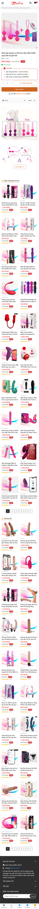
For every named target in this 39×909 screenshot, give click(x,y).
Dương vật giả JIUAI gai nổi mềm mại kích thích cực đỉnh (9, 803)
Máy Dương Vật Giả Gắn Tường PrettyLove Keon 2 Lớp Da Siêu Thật (28, 803)
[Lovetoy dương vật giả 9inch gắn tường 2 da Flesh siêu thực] (10, 562)
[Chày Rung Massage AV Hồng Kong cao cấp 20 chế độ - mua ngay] (28, 288)
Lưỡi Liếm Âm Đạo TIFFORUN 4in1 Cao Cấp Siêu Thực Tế (28, 367)
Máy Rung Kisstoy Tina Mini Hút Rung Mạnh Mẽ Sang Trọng (28, 465)
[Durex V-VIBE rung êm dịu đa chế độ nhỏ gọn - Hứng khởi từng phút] (28, 191)
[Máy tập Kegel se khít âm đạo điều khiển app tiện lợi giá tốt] (19, 31)
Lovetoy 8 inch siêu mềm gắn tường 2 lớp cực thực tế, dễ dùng (10, 543)
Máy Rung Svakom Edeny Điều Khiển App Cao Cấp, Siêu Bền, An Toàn (28, 498)
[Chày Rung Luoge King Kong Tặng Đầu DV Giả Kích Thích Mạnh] (10, 191)
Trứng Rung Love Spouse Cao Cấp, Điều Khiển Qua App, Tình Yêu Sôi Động (10, 836)
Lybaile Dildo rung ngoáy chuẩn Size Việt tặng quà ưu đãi (28, 672)
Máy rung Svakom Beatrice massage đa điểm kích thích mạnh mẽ (28, 334)
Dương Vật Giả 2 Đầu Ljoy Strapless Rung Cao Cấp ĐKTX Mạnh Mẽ (10, 639)
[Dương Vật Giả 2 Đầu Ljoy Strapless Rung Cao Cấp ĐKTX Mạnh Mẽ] (10, 625)
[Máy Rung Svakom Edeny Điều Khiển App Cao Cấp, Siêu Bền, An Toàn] (28, 484)
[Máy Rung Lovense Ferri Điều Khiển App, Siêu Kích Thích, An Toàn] (10, 756)
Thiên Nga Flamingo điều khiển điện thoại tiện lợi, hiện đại (28, 575)
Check (33, 896)
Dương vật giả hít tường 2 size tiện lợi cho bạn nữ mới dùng (28, 639)
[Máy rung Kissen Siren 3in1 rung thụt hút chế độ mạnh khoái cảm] (10, 386)
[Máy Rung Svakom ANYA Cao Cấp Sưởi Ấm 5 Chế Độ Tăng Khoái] (10, 419)
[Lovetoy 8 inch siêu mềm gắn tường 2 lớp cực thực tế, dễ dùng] (10, 529)
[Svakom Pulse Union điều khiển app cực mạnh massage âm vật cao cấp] (10, 353)
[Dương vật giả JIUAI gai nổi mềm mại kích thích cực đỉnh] (10, 789)
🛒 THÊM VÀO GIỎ (25, 83)
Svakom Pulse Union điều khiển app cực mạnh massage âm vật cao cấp (10, 367)
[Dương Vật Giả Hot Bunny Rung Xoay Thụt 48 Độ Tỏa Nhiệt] (28, 822)
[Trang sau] (30, 511)
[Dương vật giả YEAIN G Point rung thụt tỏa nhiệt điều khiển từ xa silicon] (28, 529)
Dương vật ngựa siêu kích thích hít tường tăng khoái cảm (28, 606)
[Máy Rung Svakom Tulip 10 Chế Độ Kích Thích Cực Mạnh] (28, 386)
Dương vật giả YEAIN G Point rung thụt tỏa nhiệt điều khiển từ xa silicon (28, 543)
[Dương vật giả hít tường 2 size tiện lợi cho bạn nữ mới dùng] (28, 625)
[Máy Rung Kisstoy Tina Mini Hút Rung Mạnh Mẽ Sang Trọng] (28, 451)
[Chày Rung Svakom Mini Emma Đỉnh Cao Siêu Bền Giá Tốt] (10, 484)
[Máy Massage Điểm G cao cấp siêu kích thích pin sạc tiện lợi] (28, 255)
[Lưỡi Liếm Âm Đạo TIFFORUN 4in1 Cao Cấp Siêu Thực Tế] (28, 353)
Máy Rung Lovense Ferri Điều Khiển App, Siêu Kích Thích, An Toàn (10, 770)
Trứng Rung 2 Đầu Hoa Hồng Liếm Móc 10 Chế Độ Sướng (9, 334)
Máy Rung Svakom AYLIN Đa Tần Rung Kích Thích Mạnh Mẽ (28, 737)
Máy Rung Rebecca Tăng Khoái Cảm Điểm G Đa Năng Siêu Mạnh (10, 236)
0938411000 (21, 94)
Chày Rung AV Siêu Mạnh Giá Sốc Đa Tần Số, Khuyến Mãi (27, 236)
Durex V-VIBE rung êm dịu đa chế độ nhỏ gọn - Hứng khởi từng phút (28, 205)
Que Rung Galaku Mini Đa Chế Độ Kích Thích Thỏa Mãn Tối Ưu (9, 269)
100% (30, 100)
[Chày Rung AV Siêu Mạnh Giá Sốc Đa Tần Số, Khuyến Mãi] (28, 224)
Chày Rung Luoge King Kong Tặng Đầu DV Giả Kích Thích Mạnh (9, 205)
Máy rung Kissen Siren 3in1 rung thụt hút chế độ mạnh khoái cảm (10, 400)
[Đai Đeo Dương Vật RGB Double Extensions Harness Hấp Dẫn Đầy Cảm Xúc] (28, 756)
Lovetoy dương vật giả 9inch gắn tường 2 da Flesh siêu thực (9, 575)
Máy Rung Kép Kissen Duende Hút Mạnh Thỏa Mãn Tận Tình (28, 432)
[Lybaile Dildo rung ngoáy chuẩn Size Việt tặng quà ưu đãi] (28, 658)
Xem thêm (19, 167)
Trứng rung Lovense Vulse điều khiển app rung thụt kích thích (8, 301)
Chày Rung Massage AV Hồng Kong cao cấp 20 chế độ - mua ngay (28, 301)
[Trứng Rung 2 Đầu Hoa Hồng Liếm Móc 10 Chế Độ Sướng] (10, 320)
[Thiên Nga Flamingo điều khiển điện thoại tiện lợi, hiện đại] (28, 562)
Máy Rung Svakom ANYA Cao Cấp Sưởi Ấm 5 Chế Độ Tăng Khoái (10, 432)
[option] (19, 31)
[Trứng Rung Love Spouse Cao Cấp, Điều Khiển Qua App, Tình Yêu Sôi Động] (10, 822)
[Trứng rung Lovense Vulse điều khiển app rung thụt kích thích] (10, 288)
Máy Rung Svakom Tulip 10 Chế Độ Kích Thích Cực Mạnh (28, 400)
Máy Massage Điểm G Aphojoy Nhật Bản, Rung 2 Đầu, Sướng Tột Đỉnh (10, 465)
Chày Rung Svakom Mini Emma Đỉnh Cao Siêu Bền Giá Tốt (10, 498)
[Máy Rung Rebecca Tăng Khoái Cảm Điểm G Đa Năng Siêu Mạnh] (10, 224)
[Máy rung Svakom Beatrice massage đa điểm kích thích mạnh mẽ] (28, 320)
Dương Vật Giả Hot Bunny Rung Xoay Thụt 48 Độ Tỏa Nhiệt (28, 836)
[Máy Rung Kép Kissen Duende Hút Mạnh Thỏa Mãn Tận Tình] (28, 419)
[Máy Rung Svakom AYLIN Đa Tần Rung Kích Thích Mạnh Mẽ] (28, 724)
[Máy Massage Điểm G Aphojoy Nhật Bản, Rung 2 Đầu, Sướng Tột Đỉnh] (10, 451)
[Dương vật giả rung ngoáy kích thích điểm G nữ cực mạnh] (10, 658)
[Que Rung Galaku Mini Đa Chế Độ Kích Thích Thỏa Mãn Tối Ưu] (10, 255)
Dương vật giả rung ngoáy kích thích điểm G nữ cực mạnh (9, 672)
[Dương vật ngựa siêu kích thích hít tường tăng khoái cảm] (28, 594)
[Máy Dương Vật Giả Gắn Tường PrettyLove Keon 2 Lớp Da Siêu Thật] (28, 789)
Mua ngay (19, 89)
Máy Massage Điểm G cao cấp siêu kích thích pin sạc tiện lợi (27, 269)
